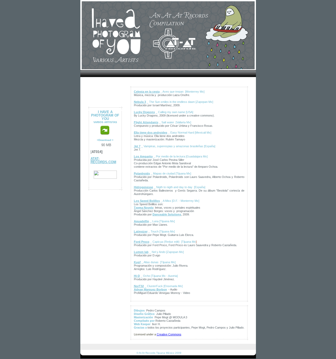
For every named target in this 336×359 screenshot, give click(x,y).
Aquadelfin (141, 221)
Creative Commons (169, 334)
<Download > (105, 140)
